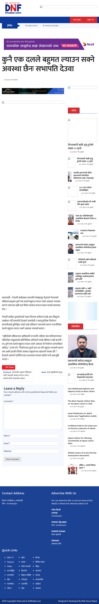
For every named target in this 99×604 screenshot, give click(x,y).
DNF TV (90, 20)
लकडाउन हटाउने (32, 25)
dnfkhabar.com (34, 601)
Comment (9, 401)
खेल (8, 579)
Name (7, 435)
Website (7, 451)
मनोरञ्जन (24, 579)
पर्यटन (9, 588)
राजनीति (24, 584)
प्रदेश (23, 557)
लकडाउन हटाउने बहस (51, 25)
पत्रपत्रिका (10, 584)
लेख (22, 588)
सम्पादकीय (39, 579)
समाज (37, 575)
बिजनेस (24, 571)
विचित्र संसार (40, 562)
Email (7, 443)
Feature (10, 562)
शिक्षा (37, 566)
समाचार (38, 571)
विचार (37, 557)
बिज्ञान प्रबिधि (26, 575)
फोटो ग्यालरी (26, 566)
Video (9, 566)
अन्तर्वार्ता (10, 575)
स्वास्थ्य (38, 588)
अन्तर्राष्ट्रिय (10, 571)
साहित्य (38, 584)
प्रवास (23, 562)
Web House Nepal (89, 601)
